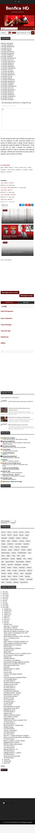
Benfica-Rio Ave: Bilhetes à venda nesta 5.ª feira (16, 631)
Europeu (23, 549)
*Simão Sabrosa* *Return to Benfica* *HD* (15, 720)
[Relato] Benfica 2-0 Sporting (11, 694)
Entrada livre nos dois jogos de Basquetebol (19, 417)
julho (5, 617)
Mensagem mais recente (10, 292)
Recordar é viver (8, 624)
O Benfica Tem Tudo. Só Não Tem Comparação (14, 447)
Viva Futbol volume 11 (9, 722)
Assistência (11, 538)
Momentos (25, 564)
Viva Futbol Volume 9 (9, 728)
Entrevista (4, 549)
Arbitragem (4, 538)
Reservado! (6, 667)
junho (5, 619)
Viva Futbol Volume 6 (9, 739)
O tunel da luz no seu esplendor (12, 660)
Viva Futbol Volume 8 (9, 732)
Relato (21, 573)
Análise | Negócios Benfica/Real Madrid (12, 472)
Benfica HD (17, 8)
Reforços (16, 573)
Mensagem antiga (27, 295)
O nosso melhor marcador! (10, 696)
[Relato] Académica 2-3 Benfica (12, 669)
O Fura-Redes (6, 449)
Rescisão (4, 576)
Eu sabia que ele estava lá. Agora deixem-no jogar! (14, 439)
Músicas (9, 567)
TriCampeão (29, 579)
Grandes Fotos (5, 558)
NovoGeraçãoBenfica (8, 441)
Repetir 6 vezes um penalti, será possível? (14, 663)
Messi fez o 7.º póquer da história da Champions (16, 735)
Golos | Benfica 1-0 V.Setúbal (20, 33)
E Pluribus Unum (7, 478)
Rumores (15, 576)
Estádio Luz (16, 549)
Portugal (15, 570)
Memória (4, 564)
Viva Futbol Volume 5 (9, 745)
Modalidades (18, 564)
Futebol (8, 555)
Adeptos (3, 766)
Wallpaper (16, 582)
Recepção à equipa (8, 727)
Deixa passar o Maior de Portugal (12, 481)
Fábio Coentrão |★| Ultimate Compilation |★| (16, 641)
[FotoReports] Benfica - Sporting (12, 692)
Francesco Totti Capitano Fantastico (13, 674)
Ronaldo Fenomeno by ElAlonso (12, 682)
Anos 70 (9, 535)
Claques (3, 544)
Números (29, 567)
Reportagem (28, 573)
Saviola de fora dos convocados (12, 756)
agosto (6, 616)
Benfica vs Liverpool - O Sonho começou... (15, 740)
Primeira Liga (22, 570)
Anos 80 (15, 535)
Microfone (10, 564)
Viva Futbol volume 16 (9, 680)
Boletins (26, 302)
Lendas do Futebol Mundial (10, 468)
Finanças (14, 552)
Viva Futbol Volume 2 (9, 754)
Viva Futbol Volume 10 (9, 723)
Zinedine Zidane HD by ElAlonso (12, 715)
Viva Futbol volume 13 (9, 701)
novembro (7, 610)
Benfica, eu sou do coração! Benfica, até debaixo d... (17, 737)
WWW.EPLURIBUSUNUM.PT (9, 479)
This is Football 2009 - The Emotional (10, 397)
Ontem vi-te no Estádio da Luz (11, 463)
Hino (25, 558)
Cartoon (28, 541)
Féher (18, 555)
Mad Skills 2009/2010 (9, 658)
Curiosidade (4, 547)
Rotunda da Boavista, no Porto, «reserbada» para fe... (18, 653)
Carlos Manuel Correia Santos (11, 708)
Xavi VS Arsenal (8, 704)
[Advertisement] (17, 372)
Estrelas (10, 549)
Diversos (17, 547)
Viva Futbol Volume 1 (9, 757)
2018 (4, 593)
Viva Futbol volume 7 (9, 733)
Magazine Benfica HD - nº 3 (11, 749)
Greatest (13, 558)
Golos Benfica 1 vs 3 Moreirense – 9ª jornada (13, 476)
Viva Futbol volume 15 (9, 686)
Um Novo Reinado (8, 703)
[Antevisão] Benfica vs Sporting (12, 706)
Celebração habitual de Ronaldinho (11, 469)
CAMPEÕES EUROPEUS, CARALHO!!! (11, 457)
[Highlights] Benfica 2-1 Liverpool (12, 752)
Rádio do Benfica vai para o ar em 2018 (17, 424)
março (5, 759)
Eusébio (29, 549)
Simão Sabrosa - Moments (10, 627)
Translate (13, 522)
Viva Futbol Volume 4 (9, 747)
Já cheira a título (8, 672)
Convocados (18, 544)
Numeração (22, 567)
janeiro (6, 763)
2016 (4, 597)
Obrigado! (6, 639)
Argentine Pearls (8, 713)
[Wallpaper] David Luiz (9, 689)
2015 (4, 598)
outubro (6, 612)
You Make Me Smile (9, 650)
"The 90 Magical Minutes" (10, 679)
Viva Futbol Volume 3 (9, 751)
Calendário (14, 541)
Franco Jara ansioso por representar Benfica (15, 677)
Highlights (19, 558)
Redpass (10, 573)
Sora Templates (13, 822)
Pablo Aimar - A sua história (11, 626)
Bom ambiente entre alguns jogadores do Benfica (16, 662)
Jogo (3, 561)
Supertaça (27, 576)
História (30, 558)
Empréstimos (24, 547)
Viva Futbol (8, 582)
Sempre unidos (7, 651)
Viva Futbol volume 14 (9, 687)
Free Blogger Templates (25, 822)
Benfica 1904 (6, 471)
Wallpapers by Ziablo (9, 718)
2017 (4, 595)
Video (3, 582)
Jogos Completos (10, 561)
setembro (6, 614)
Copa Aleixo (26, 544)
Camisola (21, 541)
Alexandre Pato (8, 657)
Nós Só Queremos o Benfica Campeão (13, 655)
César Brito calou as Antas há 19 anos (13, 629)
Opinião (3, 570)
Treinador (21, 579)
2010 (4, 607)
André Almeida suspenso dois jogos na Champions (20, 401)
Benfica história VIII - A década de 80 (13, 725)
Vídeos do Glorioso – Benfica (10, 474)
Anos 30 (15, 532)
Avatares (18, 538)
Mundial (3, 567)
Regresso (4, 454)
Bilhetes (3, 541)
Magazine (28, 561)
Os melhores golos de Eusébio (10, 451)
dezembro (7, 609)
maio (5, 621)
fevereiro (6, 761)
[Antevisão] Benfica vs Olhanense (12, 648)
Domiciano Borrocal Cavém (11, 684)
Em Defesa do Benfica (9, 446)
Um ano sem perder (9, 699)
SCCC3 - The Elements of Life (11, 638)
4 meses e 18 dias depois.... (11, 730)
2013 (4, 602)
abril (5, 622)
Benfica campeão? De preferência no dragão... (16, 643)
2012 (4, 604)
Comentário (10, 544)
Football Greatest (22, 552)
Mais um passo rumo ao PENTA (12, 236)
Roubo (9, 576)
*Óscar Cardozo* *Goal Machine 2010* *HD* (16, 633)
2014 (4, 600)
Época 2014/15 (24, 582)
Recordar (4, 573)
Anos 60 (3, 535)
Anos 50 (27, 532)
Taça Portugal (5, 579)
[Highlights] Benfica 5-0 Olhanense (13, 645)
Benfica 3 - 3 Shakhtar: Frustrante (10, 461)
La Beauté (6, 675)
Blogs (8, 541)
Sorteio (21, 576)
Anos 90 (21, 535)
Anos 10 (3, 532)
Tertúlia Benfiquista (8, 453)
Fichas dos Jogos (6, 552)
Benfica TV (24, 538)
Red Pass (5, 459)
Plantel (9, 570)
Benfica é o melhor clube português (13, 744)
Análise (13, 106)
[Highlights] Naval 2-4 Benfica (11, 742)
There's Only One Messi (10, 634)
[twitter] (19, 1)
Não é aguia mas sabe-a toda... (12, 665)
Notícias (15, 567)
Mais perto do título (9, 698)
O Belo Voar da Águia (8, 438)
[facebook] (15, 1)
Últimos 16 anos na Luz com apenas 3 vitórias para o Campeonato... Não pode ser (16, 219)
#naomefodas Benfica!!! (9, 456)
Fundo (3, 555)
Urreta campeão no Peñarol (11, 716)
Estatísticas (9, 302)
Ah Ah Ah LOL (7, 670)
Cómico (11, 547)
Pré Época (29, 570)
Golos (9, 32)
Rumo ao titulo (7, 646)
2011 (4, 605)
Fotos (29, 552)
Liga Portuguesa (20, 561)
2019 (4, 592)
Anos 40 (21, 532)
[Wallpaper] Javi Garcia (9, 710)
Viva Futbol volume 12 (9, 711)
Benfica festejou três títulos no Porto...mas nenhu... (17, 636)
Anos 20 (9, 532)
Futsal (13, 555)
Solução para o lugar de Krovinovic (13, 252)
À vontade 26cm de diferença (11, 691)
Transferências (13, 579)
